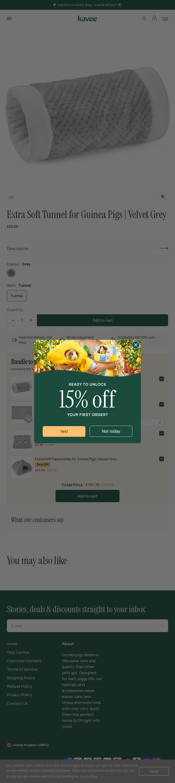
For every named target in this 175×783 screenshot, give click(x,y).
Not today (111, 431)
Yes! (64, 431)
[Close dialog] (135, 345)
